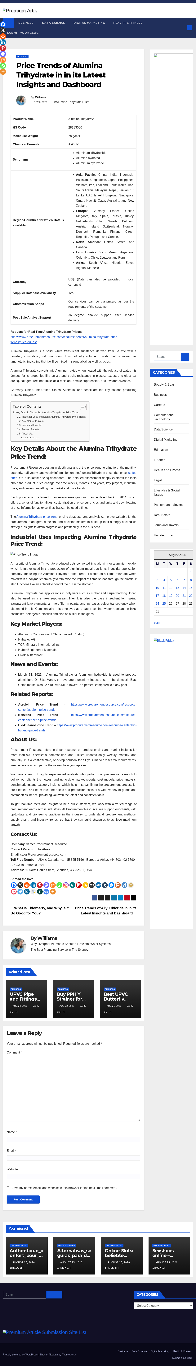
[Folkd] (98, 885)
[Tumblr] (105, 885)
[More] (53, 891)
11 (164, 587)
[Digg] (27, 891)
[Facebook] (14, 885)
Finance (159, 460)
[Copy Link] (85, 885)
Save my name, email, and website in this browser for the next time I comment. (64, 1188)
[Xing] (72, 885)
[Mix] (53, 885)
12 (170, 587)
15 (191, 587)
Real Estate (162, 515)
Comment (14, 1052)
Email (11, 1150)
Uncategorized (164, 535)
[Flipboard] (79, 885)
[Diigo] (124, 885)
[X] (20, 885)
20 (177, 595)
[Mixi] (131, 885)
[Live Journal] (33, 891)
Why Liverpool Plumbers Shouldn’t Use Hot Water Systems (71, 944)
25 (164, 603)
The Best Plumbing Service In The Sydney (59, 949)
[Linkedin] (33, 885)
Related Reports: (31, 429)
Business (26, 23)
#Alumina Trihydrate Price (71, 102)
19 (170, 595)
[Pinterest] (40, 885)
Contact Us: (33, 437)
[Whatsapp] (59, 885)
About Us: (27, 433)
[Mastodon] (46, 885)
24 (157, 603)
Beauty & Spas (164, 384)
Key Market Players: (33, 421)
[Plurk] (118, 885)
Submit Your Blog (22, 33)
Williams (40, 97)
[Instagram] (66, 885)
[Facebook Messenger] (111, 885)
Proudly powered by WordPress (20, 1354)
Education (161, 449)
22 (191, 595)
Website (12, 1169)
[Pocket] (14, 891)
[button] (183, 27)
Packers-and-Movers (168, 504)
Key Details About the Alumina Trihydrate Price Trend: (48, 412)
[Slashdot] (40, 891)
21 (184, 595)
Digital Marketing (89, 23)
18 (164, 595)
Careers (159, 404)
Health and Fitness (167, 470)
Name (12, 1132)
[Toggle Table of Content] (81, 407)
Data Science (53, 23)
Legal (158, 480)
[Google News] (46, 891)
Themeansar (69, 1354)
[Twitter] (20, 891)
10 (157, 587)
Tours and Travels (166, 525)
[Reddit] (27, 885)
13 (177, 587)
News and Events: (32, 425)
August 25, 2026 (24, 1262)
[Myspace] (92, 885)
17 (157, 595)
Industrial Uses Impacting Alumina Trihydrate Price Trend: (54, 416)
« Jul (157, 623)
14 (184, 587)
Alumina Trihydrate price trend (36, 516)
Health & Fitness (127, 23)
